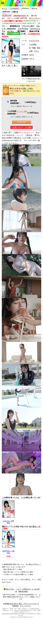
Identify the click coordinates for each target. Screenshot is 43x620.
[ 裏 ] (14, 65)
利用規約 (15, 606)
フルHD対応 (14, 8)
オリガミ (10, 31)
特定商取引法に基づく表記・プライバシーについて (21, 603)
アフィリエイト (25, 606)
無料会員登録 (23, 591)
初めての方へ (10, 589)
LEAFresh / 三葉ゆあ (8, 552)
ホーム (4, 8)
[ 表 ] (9, 65)
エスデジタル (23, 28)
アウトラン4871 (28, 26)
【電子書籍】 (21, 31)
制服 (34, 47)
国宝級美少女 (15, 26)
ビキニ (36, 51)
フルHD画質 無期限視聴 (17, 112)
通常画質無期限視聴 (15, 101)
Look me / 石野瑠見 (8, 522)
